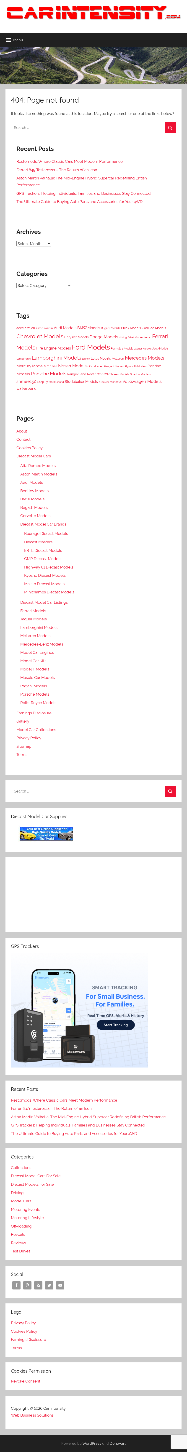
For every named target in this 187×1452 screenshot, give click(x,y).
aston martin (44, 328)
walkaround (26, 388)
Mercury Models (31, 366)
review (102, 373)
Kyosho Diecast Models (45, 575)
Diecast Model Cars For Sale (36, 1176)
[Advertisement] (93, 895)
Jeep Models (160, 348)
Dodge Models (104, 336)
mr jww (52, 366)
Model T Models (34, 669)
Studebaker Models (81, 381)
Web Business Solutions (32, 1415)
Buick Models (131, 328)
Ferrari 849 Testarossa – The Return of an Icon (56, 170)
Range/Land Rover (81, 374)
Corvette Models (35, 515)
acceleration (25, 328)
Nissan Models (72, 365)
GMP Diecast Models (42, 558)
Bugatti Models (110, 328)
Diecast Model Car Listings (44, 602)
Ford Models (91, 347)
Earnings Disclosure (34, 713)
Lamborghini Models (56, 358)
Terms (21, 754)
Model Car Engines (37, 652)
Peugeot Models (114, 366)
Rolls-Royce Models (38, 702)
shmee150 (26, 381)
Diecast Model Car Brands (43, 524)
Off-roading (21, 1226)
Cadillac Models (154, 328)
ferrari (147, 337)
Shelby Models (140, 374)
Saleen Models (119, 374)
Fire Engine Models (53, 348)
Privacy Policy (28, 738)
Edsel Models (135, 337)
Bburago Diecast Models (46, 533)
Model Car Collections (36, 729)
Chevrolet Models (39, 336)
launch (86, 358)
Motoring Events (25, 1209)
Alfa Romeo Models (38, 465)
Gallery (22, 721)
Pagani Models (33, 686)
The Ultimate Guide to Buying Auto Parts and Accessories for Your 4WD (79, 201)
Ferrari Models (33, 611)
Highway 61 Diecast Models (48, 567)
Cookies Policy (29, 448)
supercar (104, 382)
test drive (116, 382)
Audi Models (65, 328)
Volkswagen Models (142, 381)
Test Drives (20, 1251)
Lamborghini (23, 358)
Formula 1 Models (122, 348)
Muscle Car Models (37, 677)
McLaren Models (35, 635)
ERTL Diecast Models (43, 550)
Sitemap (23, 746)
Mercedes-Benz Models (41, 644)
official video (95, 366)
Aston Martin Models (38, 474)
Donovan (117, 1443)
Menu (18, 39)
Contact (23, 439)
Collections (21, 1167)
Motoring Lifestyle (27, 1217)
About (21, 431)
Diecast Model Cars (33, 456)
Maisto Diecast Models (44, 584)
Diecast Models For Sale (32, 1184)
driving (123, 337)
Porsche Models (48, 373)
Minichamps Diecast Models (49, 592)
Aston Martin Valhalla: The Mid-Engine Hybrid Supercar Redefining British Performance (88, 1117)
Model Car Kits (33, 661)
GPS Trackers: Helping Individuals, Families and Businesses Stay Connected (83, 193)
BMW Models (88, 328)
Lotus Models (101, 358)
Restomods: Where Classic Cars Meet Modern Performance (69, 161)
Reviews (18, 1243)
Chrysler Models (76, 337)
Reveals (18, 1234)
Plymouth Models (136, 366)
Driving (17, 1192)
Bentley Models (34, 490)
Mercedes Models (144, 358)
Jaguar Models (142, 348)
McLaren (118, 358)
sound (60, 382)
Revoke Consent (25, 1381)
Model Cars (21, 1201)
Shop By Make (46, 382)
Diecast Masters (38, 542)
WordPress (92, 1443)
